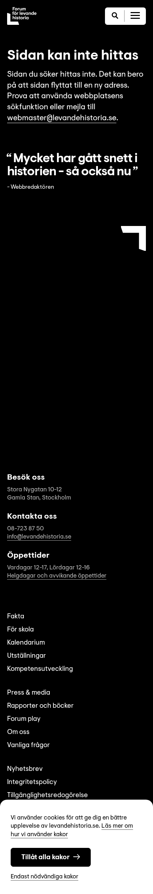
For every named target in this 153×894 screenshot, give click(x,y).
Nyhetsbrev (25, 769)
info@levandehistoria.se (39, 537)
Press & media (28, 693)
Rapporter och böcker (40, 706)
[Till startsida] (22, 16)
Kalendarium (26, 643)
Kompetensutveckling (40, 669)
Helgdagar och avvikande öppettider (56, 576)
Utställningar (26, 656)
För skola (20, 630)
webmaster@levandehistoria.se (61, 118)
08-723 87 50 (25, 529)
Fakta (15, 616)
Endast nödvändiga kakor (44, 877)
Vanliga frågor (28, 745)
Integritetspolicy (32, 782)
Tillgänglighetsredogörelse (47, 795)
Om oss (18, 732)
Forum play (24, 719)
